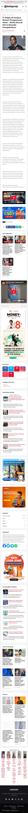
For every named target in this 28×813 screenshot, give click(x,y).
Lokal (14, 518)
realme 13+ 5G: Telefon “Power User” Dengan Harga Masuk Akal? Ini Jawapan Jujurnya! (14, 771)
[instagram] (15, 799)
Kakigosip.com (15, 810)
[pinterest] (22, 799)
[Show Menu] (2, 6)
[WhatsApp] (20, 227)
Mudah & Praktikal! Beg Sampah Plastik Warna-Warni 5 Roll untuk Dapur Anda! (3, 768)
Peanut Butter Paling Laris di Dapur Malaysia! (8, 764)
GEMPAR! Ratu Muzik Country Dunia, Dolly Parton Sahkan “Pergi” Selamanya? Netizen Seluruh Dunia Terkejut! (20, 248)
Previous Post (5, 306)
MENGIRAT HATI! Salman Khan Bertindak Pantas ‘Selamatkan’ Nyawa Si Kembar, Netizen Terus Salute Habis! (7, 271)
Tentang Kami (12, 806)
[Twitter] (17, 227)
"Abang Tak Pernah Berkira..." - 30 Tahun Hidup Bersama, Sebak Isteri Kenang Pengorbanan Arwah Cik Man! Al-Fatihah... (13, 10)
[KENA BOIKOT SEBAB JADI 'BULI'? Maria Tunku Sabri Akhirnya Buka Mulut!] (20, 725)
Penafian (14, 808)
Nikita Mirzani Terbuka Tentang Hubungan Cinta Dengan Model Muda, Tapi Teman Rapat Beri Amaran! (8, 661)
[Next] (26, 10)
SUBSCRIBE (9, 1)
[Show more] (23, 227)
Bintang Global (10, 15)
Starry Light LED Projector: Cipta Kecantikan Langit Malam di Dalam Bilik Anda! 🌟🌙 (25, 768)
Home (4, 15)
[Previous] (24, 10)
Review (14, 523)
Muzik (14, 521)
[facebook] (6, 799)
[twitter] (9, 799)
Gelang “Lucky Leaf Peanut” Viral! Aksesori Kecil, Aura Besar (19, 766)
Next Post (23, 306)
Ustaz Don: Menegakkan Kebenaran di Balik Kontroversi (20, 660)
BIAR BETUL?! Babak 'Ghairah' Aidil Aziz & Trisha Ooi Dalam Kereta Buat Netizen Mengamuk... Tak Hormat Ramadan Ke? (7, 682)
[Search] (26, 6)
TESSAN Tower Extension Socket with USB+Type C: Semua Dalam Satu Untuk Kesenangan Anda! (17, 411)
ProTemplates (22, 810)
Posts (6, 385)
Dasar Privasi (20, 806)
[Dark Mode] (23, 6)
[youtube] (12, 799)
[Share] (24, 31)
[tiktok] (19, 799)
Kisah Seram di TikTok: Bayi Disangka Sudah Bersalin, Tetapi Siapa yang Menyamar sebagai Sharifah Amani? (20, 681)
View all (23, 233)
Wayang (14, 526)
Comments (8, 386)
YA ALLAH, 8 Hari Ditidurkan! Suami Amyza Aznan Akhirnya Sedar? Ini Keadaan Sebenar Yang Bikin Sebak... (8, 709)
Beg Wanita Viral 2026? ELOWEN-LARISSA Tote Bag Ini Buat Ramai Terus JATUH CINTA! (16, 423)
